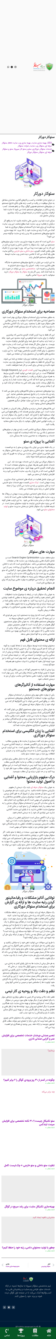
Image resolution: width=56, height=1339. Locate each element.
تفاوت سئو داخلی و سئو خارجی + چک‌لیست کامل (29, 1165)
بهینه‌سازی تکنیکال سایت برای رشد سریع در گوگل (29, 1207)
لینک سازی (33, 482)
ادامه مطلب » (50, 1042)
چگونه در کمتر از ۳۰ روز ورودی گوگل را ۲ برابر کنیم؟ (29, 1080)
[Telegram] (12, 67)
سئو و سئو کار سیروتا (22, 149)
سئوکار (41, 152)
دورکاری (35, 149)
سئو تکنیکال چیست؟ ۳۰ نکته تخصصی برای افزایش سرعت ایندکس (28, 1123)
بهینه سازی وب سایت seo (19, 143)
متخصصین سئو (28, 269)
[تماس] (7, 1331)
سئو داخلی (29, 251)
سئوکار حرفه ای (37, 787)
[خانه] (49, 1331)
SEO (50, 143)
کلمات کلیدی (27, 370)
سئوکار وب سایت (37, 146)
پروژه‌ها (21, 1336)
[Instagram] (15, 67)
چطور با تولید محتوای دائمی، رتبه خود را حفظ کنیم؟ (28, 1248)
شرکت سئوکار (23, 146)
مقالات (35, 1336)
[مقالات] (35, 1331)
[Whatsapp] (8, 67)
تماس (7, 1336)
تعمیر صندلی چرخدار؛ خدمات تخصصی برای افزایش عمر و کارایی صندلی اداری (28, 1037)
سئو (53, 241)
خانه (49, 1336)
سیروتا (39, 275)
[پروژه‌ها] (21, 1331)
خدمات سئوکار (46, 149)
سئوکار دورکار (32, 152)
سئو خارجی (19, 251)
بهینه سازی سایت (39, 143)
